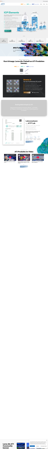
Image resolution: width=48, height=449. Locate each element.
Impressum (40, 447)
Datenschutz (37, 447)
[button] (46, 440)
